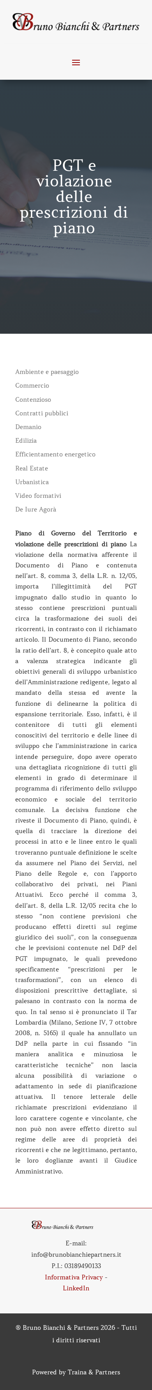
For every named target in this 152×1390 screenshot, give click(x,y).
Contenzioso (33, 399)
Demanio (28, 427)
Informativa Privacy (74, 1277)
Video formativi (38, 495)
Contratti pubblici (41, 413)
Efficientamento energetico (55, 454)
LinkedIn (76, 1288)
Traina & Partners (94, 1372)
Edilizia (26, 440)
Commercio (32, 385)
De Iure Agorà (35, 509)
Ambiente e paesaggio (47, 372)
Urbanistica (32, 482)
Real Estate (31, 468)
